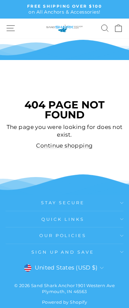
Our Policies (63, 235)
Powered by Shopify (64, 302)
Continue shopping (64, 145)
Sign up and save (63, 252)
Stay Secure (63, 202)
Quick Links (62, 219)
